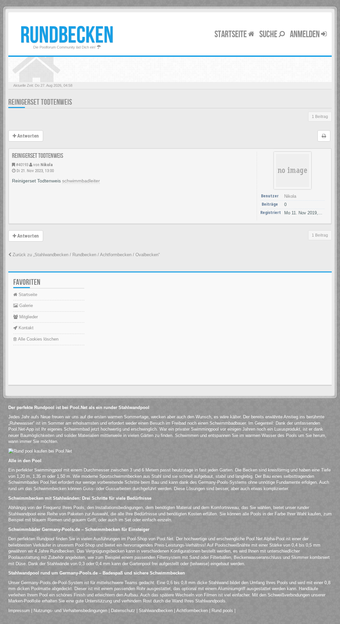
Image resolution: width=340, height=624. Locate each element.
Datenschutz (123, 610)
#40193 (22, 164)
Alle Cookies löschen (37, 339)
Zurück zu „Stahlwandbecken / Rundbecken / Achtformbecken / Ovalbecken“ (85, 254)
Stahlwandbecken (156, 610)
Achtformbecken (192, 610)
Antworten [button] (27, 136)
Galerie (25, 305)
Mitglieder (28, 316)
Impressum (19, 610)
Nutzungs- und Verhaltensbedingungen (70, 610)
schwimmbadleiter (81, 180)
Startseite (231, 34)
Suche (269, 34)
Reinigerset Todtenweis (40, 102)
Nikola (47, 164)
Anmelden (305, 34)
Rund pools (222, 610)
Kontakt (25, 327)
